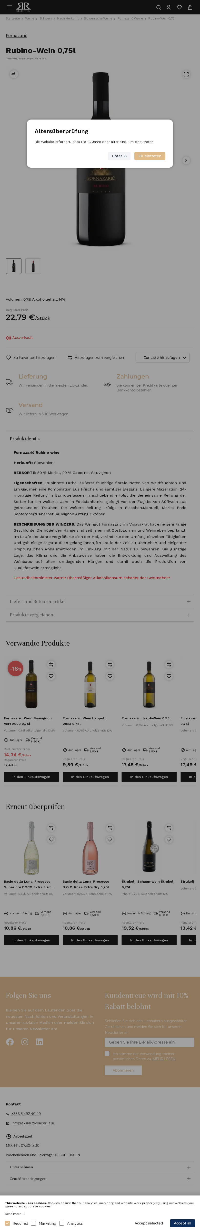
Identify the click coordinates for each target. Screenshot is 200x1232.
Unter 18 (119, 156)
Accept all (182, 1223)
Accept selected (149, 1223)
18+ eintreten (149, 156)
